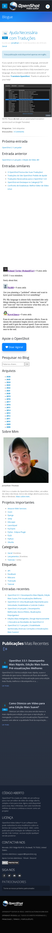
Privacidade (7, 919)
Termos (16, 919)
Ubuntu (11, 542)
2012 (8, 416)
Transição (12, 581)
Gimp (10, 518)
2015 (8, 407)
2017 (8, 402)
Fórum (26, 858)
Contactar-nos (13, 842)
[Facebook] (4, 875)
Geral (4, 46)
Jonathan (15, 43)
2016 (8, 404)
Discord (33, 858)
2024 (8, 382)
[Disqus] (26, 228)
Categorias (10, 547)
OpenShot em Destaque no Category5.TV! (25, 182)
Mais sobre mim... (23, 496)
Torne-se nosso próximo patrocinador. (19, 888)
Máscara (11, 577)
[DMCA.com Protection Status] (10, 862)
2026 (8, 376)
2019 (8, 396)
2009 (8, 424)
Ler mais (5, 686)
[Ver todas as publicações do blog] (5, 649)
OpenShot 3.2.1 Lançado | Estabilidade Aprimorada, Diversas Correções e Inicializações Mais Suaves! (28, 628)
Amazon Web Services (17, 508)
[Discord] (14, 875)
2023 (8, 385)
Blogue (7, 16)
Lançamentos (13, 556)
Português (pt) (27, 919)
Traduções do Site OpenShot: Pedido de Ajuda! (27, 175)
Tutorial (11, 584)
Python (11, 539)
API (9, 570)
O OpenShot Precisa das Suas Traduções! (25, 172)
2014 (8, 410)
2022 (8, 388)
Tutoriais (11, 560)
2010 (8, 421)
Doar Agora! (15, 347)
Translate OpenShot (20, 76)
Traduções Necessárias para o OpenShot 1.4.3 (27, 179)
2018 (8, 399)
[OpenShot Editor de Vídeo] (12, 903)
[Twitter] (9, 875)
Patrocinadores (14, 882)
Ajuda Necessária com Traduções (23, 35)
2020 (8, 393)
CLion (10, 512)
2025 (8, 379)
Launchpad (12, 525)
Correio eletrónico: (14, 858)
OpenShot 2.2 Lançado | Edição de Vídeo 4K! (20, 160)
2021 (8, 390)
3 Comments (19, 131)
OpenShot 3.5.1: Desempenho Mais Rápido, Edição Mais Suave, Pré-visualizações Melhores (29, 664)
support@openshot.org (26, 854)
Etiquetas (9, 564)
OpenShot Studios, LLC (11, 915)
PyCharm (11, 528)
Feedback (12, 574)
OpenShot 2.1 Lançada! (11, 147)
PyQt (10, 535)
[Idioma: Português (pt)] (48, 6)
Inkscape (11, 522)
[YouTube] (19, 875)
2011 (8, 418)
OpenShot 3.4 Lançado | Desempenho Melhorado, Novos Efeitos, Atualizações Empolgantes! (24, 611)
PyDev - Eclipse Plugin (17, 532)
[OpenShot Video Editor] (24, 5)
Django (11, 515)
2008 (8, 427)
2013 (8, 413)
